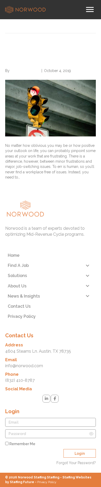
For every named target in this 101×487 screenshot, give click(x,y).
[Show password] (91, 433)
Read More (14, 185)
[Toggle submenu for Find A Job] (87, 265)
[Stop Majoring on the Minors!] (50, 108)
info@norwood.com (24, 365)
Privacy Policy (46, 482)
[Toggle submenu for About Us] (87, 286)
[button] (46, 399)
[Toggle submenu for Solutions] (87, 275)
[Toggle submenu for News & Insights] (87, 296)
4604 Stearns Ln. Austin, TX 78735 (38, 351)
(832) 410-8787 (20, 380)
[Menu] (90, 9)
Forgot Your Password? (76, 463)
